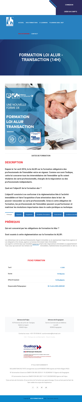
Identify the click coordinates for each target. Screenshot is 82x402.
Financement (58, 214)
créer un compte (70, 11)
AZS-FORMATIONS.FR (36, 398)
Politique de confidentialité (36, 337)
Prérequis (9, 214)
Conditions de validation (73, 214)
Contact (34, 33)
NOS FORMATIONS (32, 22)
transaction (35, 246)
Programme (29, 214)
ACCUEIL (21, 22)
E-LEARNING (44, 22)
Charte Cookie (50, 337)
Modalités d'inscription (43, 214)
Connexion (69, 5)
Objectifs (19, 214)
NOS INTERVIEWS (24, 33)
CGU (25, 337)
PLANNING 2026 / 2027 (57, 22)
